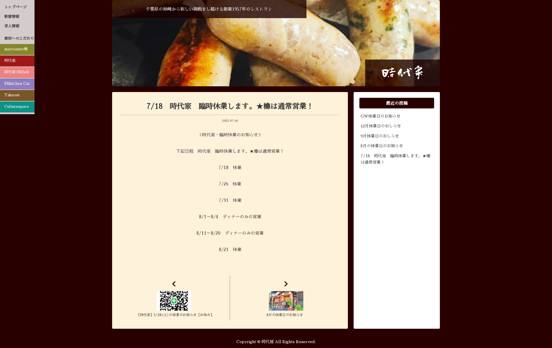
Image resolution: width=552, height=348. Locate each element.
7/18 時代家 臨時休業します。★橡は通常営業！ (395, 159)
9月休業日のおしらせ (380, 136)
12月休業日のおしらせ (381, 126)
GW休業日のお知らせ (380, 116)
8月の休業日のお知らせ (382, 146)
